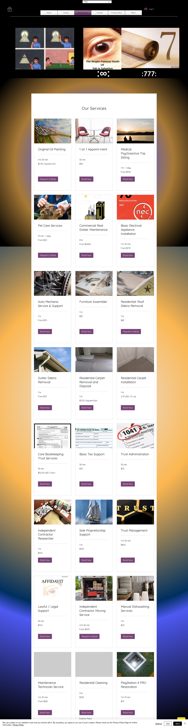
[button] (10, 9)
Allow (177, 723)
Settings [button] (158, 723)
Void (168, 723)
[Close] (184, 723)
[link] (52, 149)
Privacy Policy (18, 725)
